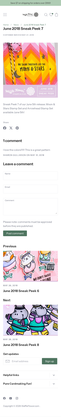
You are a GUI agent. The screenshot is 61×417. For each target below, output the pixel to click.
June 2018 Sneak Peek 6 (21, 291)
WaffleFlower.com (30, 406)
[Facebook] (4, 398)
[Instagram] (17, 398)
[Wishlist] (51, 15)
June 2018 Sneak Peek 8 (21, 345)
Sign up (49, 361)
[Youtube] (11, 398)
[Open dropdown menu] (54, 375)
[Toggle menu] (5, 14)
